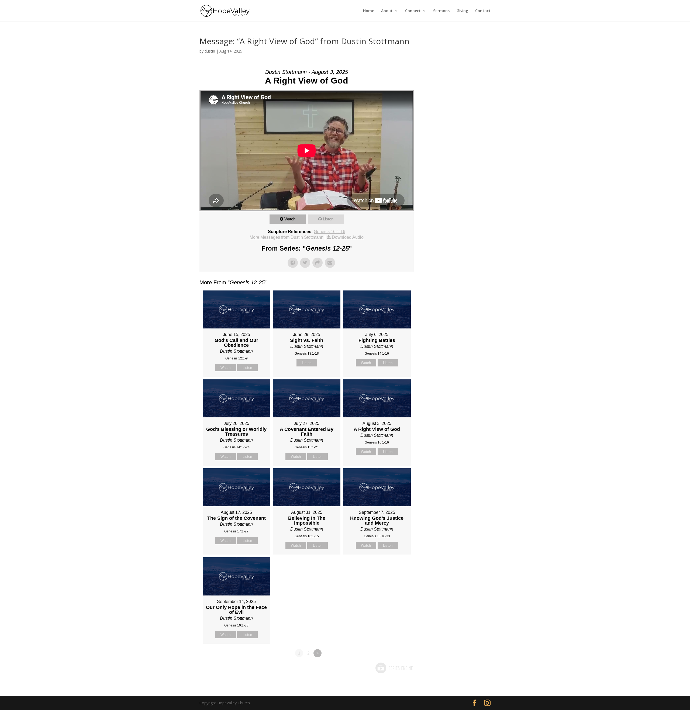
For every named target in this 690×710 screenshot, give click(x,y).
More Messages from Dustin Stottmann (286, 237)
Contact (483, 11)
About (387, 11)
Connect (413, 11)
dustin (210, 51)
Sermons (441, 11)
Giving (462, 11)
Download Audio (348, 237)
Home (368, 11)
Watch (289, 219)
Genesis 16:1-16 (329, 231)
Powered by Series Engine (394, 668)
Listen (328, 219)
